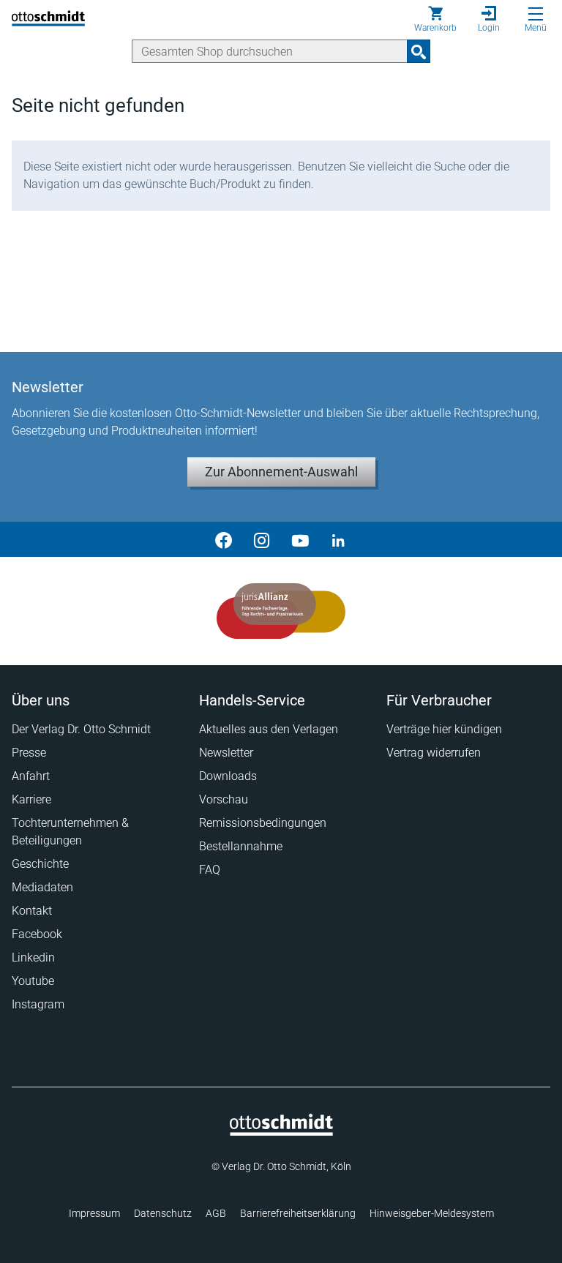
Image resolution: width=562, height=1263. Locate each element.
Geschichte (40, 864)
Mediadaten (42, 887)
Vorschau (223, 799)
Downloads (228, 776)
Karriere (31, 799)
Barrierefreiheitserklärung (298, 1213)
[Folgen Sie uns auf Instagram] (262, 539)
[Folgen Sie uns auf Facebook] (223, 539)
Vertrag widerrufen (433, 753)
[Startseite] (281, 1132)
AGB (216, 1213)
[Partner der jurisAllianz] (281, 611)
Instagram (38, 1004)
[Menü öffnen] (535, 13)
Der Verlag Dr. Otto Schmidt (81, 729)
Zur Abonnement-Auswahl (281, 471)
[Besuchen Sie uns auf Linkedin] (338, 539)
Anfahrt (31, 776)
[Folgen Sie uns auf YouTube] (300, 539)
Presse (29, 753)
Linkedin (33, 957)
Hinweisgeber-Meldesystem (432, 1213)
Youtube (33, 981)
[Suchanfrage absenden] (418, 51)
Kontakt (32, 911)
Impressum (94, 1213)
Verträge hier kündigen (444, 729)
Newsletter (226, 753)
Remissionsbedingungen (262, 823)
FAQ (209, 870)
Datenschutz (163, 1213)
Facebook (37, 934)
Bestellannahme (240, 846)
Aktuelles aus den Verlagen (268, 729)
